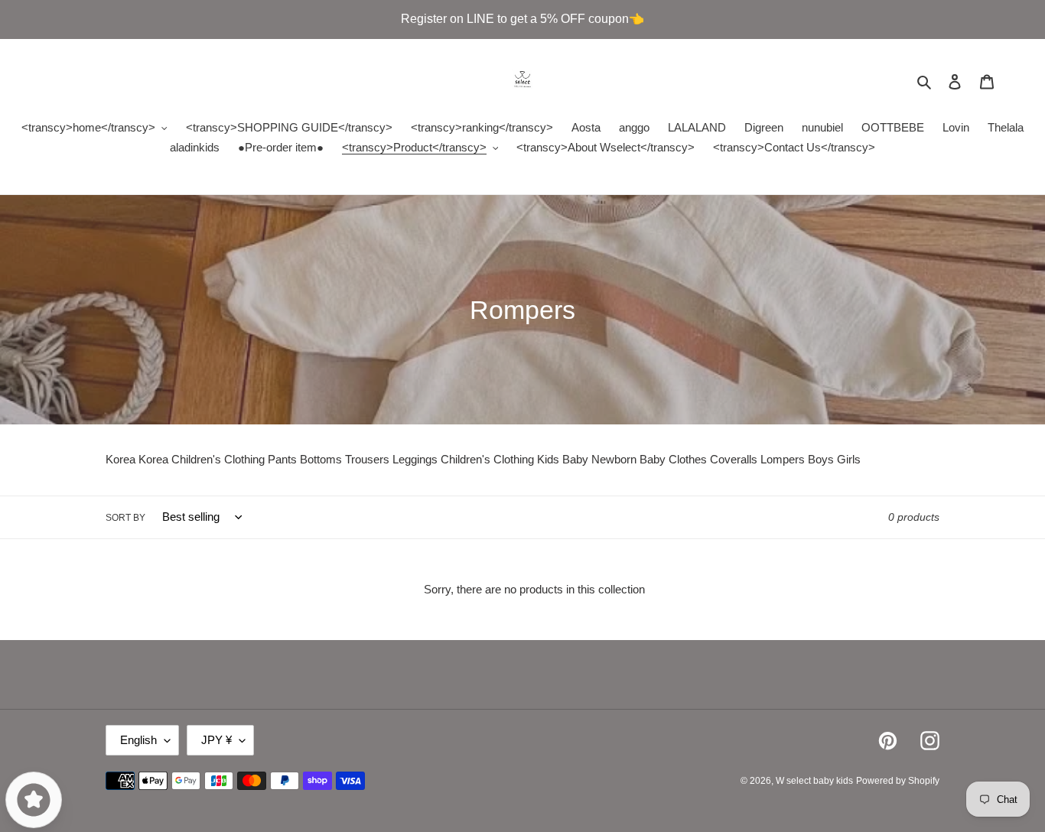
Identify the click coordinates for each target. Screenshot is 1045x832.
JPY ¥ (216, 739)
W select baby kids (814, 780)
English (138, 739)
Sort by (125, 517)
